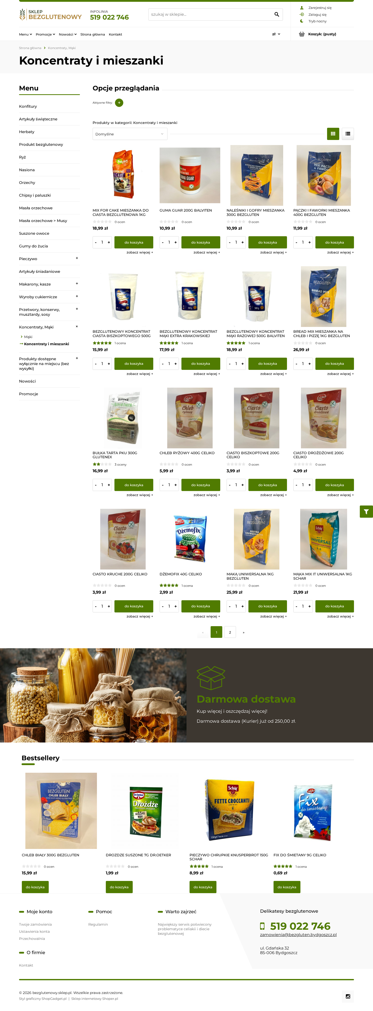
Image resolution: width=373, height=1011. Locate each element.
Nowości (27, 381)
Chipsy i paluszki (35, 195)
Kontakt (26, 965)
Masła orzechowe (36, 208)
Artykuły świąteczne (38, 119)
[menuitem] (25, 34)
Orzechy (27, 182)
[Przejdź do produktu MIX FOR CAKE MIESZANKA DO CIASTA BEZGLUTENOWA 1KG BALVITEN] (123, 175)
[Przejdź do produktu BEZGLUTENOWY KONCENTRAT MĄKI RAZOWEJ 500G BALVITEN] (257, 296)
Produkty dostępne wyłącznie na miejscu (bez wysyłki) (44, 363)
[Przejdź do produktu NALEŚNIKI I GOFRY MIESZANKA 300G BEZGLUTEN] (257, 175)
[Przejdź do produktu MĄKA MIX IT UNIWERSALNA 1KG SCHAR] (323, 539)
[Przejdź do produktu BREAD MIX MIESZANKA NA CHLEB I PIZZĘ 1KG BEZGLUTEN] (323, 296)
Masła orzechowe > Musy (43, 220)
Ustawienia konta (34, 931)
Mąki (28, 337)
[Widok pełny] (348, 134)
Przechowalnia (32, 938)
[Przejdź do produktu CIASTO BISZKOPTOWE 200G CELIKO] (257, 418)
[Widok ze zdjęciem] (333, 134)
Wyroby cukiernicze (38, 296)
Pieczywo (28, 258)
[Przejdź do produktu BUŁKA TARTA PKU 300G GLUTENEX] (123, 418)
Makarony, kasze (35, 284)
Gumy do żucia (33, 246)
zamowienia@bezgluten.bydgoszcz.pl (298, 934)
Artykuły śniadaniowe (39, 271)
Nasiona (27, 169)
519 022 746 (109, 17)
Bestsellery (41, 758)
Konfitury (28, 106)
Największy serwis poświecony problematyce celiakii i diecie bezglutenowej (185, 929)
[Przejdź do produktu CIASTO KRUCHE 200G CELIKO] (123, 539)
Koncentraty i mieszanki (46, 344)
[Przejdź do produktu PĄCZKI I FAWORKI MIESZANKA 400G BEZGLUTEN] (323, 175)
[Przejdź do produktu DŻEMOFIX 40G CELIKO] (190, 539)
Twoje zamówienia (35, 924)
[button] (140, 252)
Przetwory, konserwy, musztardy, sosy (39, 312)
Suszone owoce (34, 233)
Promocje (28, 393)
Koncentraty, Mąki (36, 327)
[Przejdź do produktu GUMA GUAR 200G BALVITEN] (190, 175)
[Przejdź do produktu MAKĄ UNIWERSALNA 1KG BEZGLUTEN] (257, 539)
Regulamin (98, 924)
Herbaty (26, 131)
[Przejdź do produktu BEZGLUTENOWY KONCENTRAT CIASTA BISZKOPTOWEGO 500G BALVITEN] (123, 296)
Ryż (22, 157)
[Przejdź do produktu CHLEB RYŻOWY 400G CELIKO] (190, 418)
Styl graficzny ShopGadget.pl (43, 999)
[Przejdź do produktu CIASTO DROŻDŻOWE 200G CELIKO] (323, 418)
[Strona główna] (50, 14)
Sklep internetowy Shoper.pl (94, 999)
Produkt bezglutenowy (41, 144)
